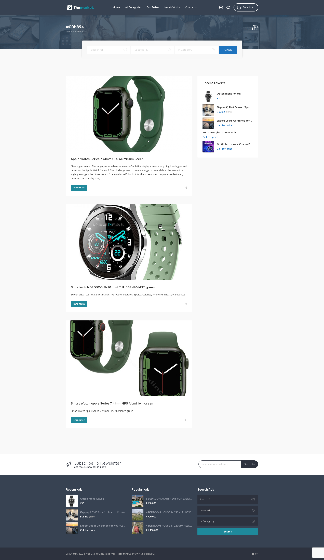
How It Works (172, 7)
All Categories (133, 7)
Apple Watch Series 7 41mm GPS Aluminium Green (107, 159)
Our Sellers (153, 7)
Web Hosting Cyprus (121, 553)
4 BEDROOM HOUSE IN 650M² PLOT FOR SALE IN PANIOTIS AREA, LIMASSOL (169, 512)
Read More (79, 187)
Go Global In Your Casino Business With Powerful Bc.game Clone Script (235, 144)
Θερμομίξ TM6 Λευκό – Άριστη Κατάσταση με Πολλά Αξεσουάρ (235, 107)
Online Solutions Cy (145, 553)
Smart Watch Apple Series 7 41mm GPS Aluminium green (112, 403)
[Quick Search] (255, 27)
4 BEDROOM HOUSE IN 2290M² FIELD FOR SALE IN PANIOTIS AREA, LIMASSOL (169, 525)
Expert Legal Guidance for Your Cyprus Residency (235, 120)
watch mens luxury (229, 93)
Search (228, 49)
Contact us (191, 7)
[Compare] (228, 7)
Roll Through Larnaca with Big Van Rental (220, 132)
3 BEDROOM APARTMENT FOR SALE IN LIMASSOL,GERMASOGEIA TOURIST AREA (169, 498)
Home (116, 7)
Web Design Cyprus (96, 553)
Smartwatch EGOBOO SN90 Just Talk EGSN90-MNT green (113, 287)
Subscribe (249, 464)
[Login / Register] (221, 7)
